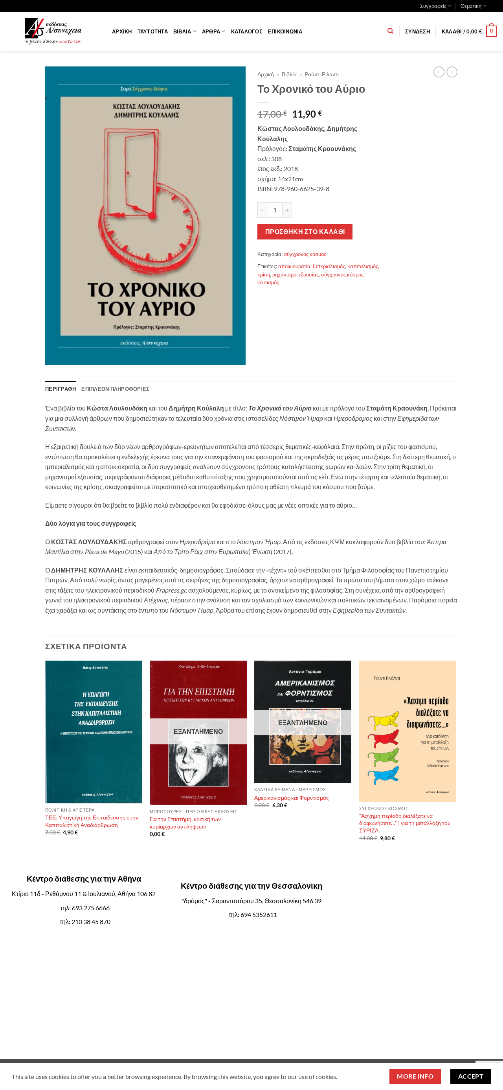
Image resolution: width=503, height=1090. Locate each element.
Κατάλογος (247, 31)
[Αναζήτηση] (390, 31)
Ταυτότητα (153, 31)
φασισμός (268, 282)
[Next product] (438, 71)
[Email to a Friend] (307, 300)
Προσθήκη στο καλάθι (305, 231)
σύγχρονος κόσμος (305, 254)
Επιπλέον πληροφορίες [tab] (115, 389)
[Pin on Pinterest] (321, 300)
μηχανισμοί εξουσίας (295, 274)
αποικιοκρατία (294, 266)
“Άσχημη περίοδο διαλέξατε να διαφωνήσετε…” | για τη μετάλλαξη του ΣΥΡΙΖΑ (405, 823)
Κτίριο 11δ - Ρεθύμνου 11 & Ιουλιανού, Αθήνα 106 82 (84, 893)
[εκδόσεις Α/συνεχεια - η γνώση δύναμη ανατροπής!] (53, 31)
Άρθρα (211, 31)
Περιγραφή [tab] (60, 389)
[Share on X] (278, 300)
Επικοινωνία (285, 31)
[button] (417, 31)
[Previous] (45, 765)
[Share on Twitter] (292, 300)
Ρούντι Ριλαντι (322, 74)
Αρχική (122, 31)
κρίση (263, 274)
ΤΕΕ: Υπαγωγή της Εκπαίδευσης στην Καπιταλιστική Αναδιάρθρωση (91, 821)
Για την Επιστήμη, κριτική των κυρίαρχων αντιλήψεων (185, 823)
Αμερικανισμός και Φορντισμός (291, 797)
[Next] (455, 765)
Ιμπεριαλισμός (329, 266)
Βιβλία (182, 31)
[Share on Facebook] (264, 300)
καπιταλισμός (362, 266)
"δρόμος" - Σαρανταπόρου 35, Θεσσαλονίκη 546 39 (251, 900)
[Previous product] (451, 71)
